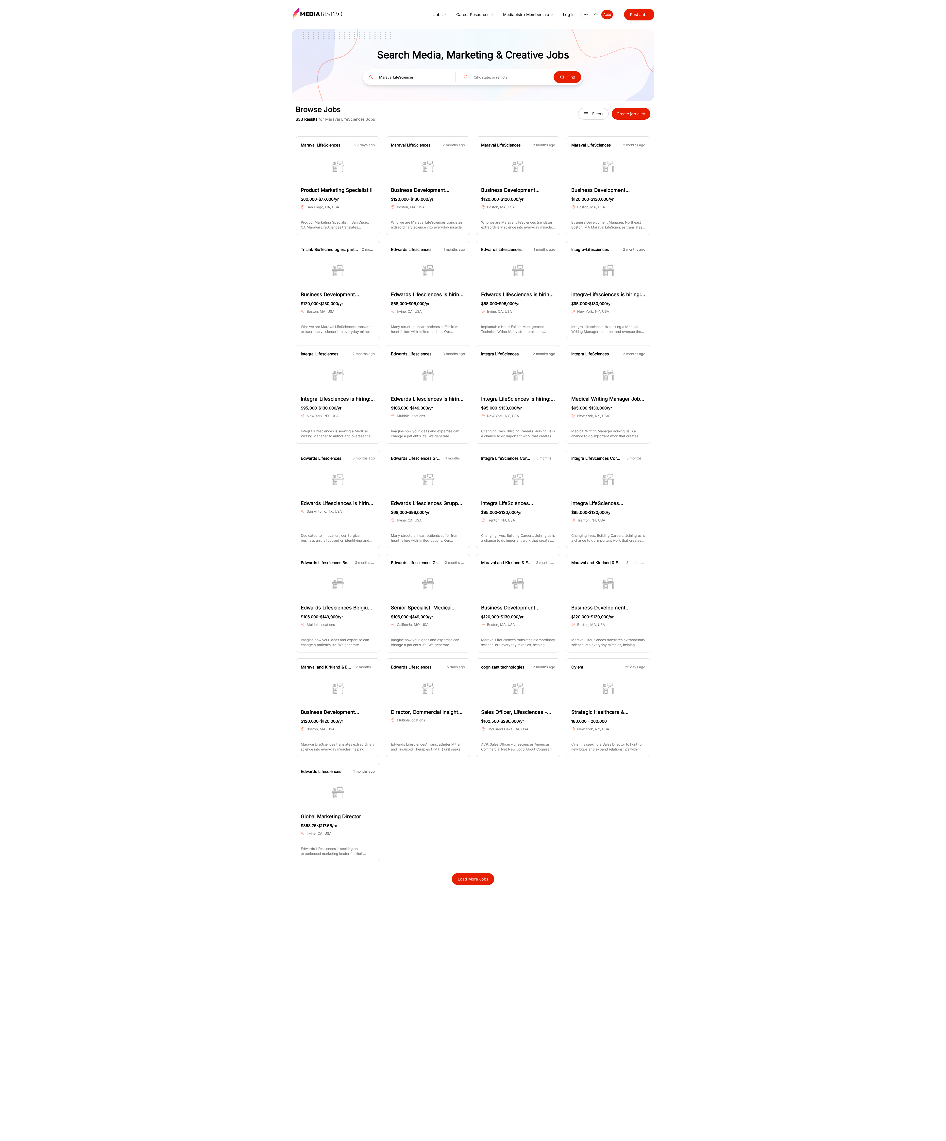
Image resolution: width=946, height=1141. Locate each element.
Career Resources (472, 14)
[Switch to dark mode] (595, 14)
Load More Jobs (473, 879)
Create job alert (631, 113)
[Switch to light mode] (586, 14)
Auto (607, 14)
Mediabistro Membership (526, 14)
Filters (597, 113)
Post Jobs (639, 14)
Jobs (437, 14)
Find (571, 77)
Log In (568, 14)
